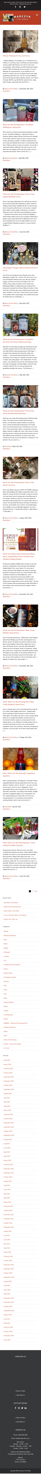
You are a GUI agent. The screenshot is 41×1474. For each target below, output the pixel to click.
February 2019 (8, 1327)
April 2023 (7, 1156)
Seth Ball (7, 446)
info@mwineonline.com (25, 4)
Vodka (6, 1019)
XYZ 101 (6, 1048)
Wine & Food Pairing (10, 1040)
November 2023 (9, 1127)
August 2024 (8, 1093)
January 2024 (8, 1118)
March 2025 (7, 1064)
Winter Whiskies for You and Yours (16, 56)
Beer (5, 939)
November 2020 (9, 1269)
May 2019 (7, 1323)
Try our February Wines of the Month (15, 915)
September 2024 (9, 1089)
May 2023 (7, 1152)
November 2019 (9, 1302)
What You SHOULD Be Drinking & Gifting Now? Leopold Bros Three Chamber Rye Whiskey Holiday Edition (18, 556)
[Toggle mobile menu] (37, 15)
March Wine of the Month (11, 911)
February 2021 (8, 1256)
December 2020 (9, 1264)
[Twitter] (22, 1408)
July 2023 (7, 1143)
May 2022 (7, 1194)
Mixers (6, 969)
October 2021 (8, 1223)
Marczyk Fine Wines (11, 89)
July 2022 (7, 1185)
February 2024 (8, 1114)
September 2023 (9, 1135)
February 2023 (8, 1164)
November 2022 (9, 1173)
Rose (5, 990)
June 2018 (7, 1340)
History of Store (20, 1391)
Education (7, 952)
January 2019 (8, 1331)
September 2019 (9, 1310)
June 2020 (7, 1289)
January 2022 (8, 1210)
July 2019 (7, 1319)
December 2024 (9, 1077)
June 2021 (7, 1239)
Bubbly (6, 948)
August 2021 (8, 1231)
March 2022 (7, 1202)
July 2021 (7, 1235)
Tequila (6, 1010)
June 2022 (7, 1189)
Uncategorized (8, 1015)
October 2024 (8, 1085)
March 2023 (7, 1160)
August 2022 (8, 1181)
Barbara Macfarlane (11, 158)
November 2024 (9, 1081)
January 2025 (8, 1073)
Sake (5, 998)
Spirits (6, 1006)
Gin (5, 960)
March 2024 (7, 1110)
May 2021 (7, 1244)
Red (5, 985)
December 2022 (9, 1169)
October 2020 (8, 1273)
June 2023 (7, 1148)
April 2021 (7, 1248)
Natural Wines (8, 973)
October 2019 (8, 1306)
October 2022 (8, 1177)
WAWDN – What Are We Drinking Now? (16, 1023)
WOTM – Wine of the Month (12, 1044)
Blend (5, 944)
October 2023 (8, 1131)
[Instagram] (19, 1408)
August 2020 (8, 1281)
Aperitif (6, 931)
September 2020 (9, 1277)
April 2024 (7, 1106)
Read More (6, 91)
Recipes (6, 981)
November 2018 (9, 1335)
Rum (5, 994)
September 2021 (9, 1227)
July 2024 (7, 1098)
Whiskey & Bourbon (10, 1027)
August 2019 (8, 1315)
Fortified (6, 956)
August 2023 (8, 1139)
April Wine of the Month (11, 902)
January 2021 (8, 1260)
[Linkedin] (26, 1408)
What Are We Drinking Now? (12, 907)
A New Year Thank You (11, 919)
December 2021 (9, 1214)
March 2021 (7, 1252)
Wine (5, 1035)
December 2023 (9, 1123)
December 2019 (9, 1298)
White (5, 1031)
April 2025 (7, 1060)
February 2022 (8, 1206)
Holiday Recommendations (12, 964)
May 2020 (7, 1294)
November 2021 (9, 1219)
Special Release (9, 1002)
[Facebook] (15, 1408)
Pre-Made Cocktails (10, 977)
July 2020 (7, 1285)
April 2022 (7, 1198)
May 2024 (7, 1102)
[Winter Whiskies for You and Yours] (20, 41)
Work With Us (20, 1395)
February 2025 (8, 1068)
